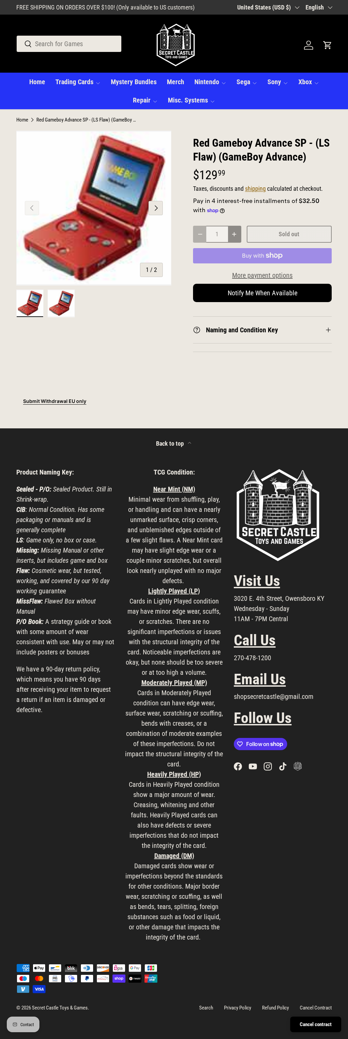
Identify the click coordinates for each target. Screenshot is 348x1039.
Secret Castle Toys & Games (60, 1008)
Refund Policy (275, 1008)
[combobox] (69, 44)
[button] (327, 45)
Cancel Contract (316, 1008)
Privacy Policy (237, 1008)
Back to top (170, 443)
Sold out (289, 234)
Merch (175, 82)
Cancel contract (316, 1024)
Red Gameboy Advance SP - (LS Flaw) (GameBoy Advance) (87, 120)
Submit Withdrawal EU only (54, 401)
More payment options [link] (262, 275)
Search (206, 1008)
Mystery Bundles (134, 82)
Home (37, 82)
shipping (255, 188)
